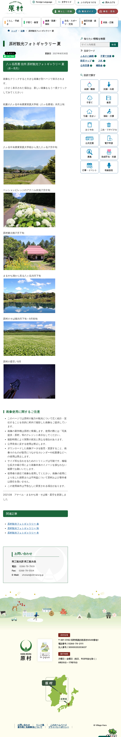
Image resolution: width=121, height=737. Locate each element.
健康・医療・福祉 (51, 22)
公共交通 (84, 65)
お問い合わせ (24, 725)
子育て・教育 (32, 22)
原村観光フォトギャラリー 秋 (23, 528)
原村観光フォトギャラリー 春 (23, 523)
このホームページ (58, 725)
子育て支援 (105, 56)
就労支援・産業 (90, 22)
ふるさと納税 (87, 56)
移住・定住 (109, 11)
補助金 (99, 65)
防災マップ (85, 60)
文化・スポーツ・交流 (70, 22)
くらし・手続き (13, 22)
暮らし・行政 (65, 11)
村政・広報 (108, 22)
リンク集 (40, 725)
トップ (14, 31)
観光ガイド (88, 11)
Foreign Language (44, 2)
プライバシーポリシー (58, 727)
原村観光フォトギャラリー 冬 (23, 532)
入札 (100, 60)
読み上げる (110, 2)
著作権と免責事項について (30, 727)
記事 (23, 31)
